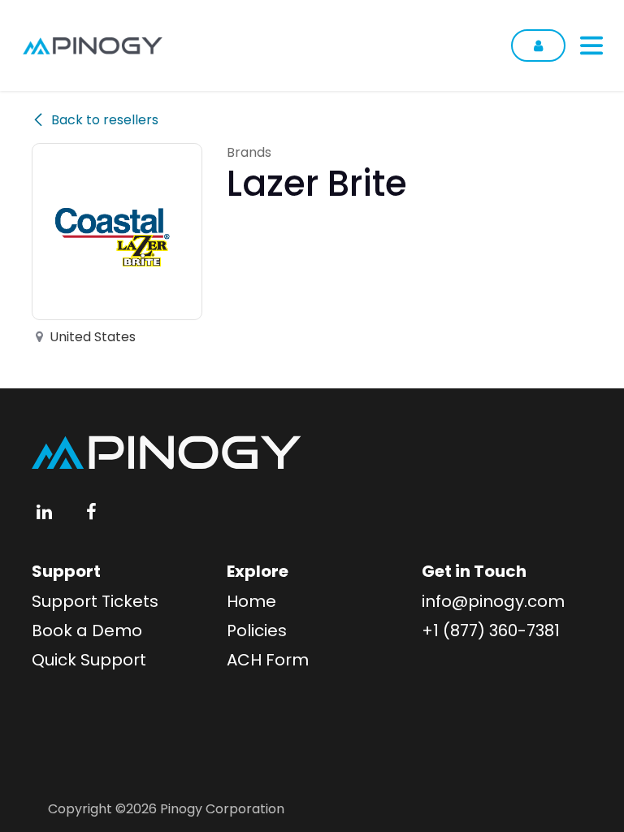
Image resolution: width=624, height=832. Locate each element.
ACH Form (268, 659)
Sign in (538, 45)
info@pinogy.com (493, 601)
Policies (257, 630)
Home (251, 601)
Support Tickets (95, 601)
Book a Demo (87, 630)
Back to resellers (104, 119)
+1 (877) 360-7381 (491, 630)
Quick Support (89, 659)
